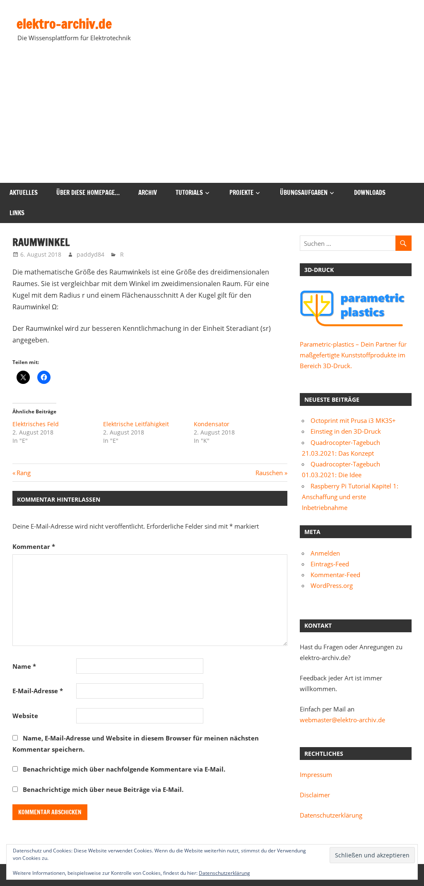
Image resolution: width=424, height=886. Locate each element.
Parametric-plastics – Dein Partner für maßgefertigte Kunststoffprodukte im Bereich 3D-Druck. (353, 355)
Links (17, 213)
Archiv (147, 192)
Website (25, 715)
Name (24, 666)
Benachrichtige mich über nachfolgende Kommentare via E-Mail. (124, 769)
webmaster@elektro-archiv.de (342, 720)
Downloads (369, 192)
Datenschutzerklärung (331, 815)
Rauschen (269, 472)
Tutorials (189, 192)
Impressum (316, 774)
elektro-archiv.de (64, 23)
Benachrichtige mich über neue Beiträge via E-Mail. (103, 789)
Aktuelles (24, 192)
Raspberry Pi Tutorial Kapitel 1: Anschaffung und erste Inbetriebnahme (350, 497)
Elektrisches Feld (35, 424)
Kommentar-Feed (335, 574)
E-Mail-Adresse (37, 691)
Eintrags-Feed (330, 564)
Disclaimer (315, 795)
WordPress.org (332, 585)
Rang (23, 472)
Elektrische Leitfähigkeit (136, 424)
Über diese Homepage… (88, 192)
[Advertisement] (212, 121)
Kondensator (211, 424)
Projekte (241, 192)
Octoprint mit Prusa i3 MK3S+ (353, 420)
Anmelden (325, 553)
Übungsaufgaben (304, 192)
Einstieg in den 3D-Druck (346, 431)
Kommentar (33, 546)
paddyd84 (90, 254)
